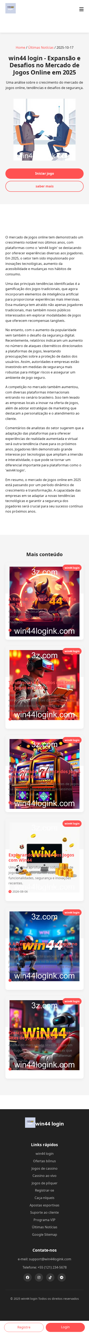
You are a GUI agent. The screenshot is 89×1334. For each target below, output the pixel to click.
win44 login (45, 1153)
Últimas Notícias (41, 47)
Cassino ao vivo (44, 1175)
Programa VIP (44, 1220)
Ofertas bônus (44, 1161)
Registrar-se (44, 1190)
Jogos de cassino (44, 1168)
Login (65, 1327)
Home (20, 47)
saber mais (45, 186)
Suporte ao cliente (44, 1212)
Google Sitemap (44, 1234)
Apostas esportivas (44, 1205)
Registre (23, 1327)
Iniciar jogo (44, 173)
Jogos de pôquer (45, 1183)
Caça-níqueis (44, 1197)
